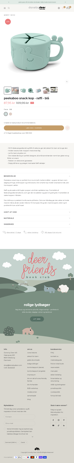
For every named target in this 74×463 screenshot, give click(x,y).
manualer (54, 371)
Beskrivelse (10, 176)
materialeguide (56, 360)
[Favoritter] (63, 8)
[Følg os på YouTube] (53, 425)
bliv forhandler (32, 385)
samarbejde (31, 396)
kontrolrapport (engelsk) (36, 371)
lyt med (37, 319)
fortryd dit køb (56, 396)
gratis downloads (33, 360)
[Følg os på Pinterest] (63, 420)
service (13, 15)
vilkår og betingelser (58, 385)
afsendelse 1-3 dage (14, 232)
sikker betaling (32, 232)
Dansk (23, 442)
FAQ (52, 353)
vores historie (32, 353)
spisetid (6, 15)
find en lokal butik (57, 364)
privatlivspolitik (56, 388)
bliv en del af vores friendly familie (37, 379)
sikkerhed (9, 224)
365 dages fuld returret (53, 232)
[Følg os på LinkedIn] (63, 425)
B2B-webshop (32, 388)
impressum (31, 375)
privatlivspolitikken (13, 431)
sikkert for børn (32, 356)
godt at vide (10, 212)
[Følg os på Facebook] (53, 420)
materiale (9, 218)
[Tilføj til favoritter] (67, 127)
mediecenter (32, 392)
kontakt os (54, 356)
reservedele (55, 367)
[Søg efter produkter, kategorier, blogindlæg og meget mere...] (9, 8)
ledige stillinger (32, 364)
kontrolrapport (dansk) (35, 367)
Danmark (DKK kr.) (11, 442)
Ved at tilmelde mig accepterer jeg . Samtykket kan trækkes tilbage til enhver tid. (19, 431)
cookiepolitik (55, 392)
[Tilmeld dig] (32, 436)
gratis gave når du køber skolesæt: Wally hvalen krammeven (37, 2)
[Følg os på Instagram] (58, 420)
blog (29, 399)
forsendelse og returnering (56, 379)
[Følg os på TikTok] (58, 425)
